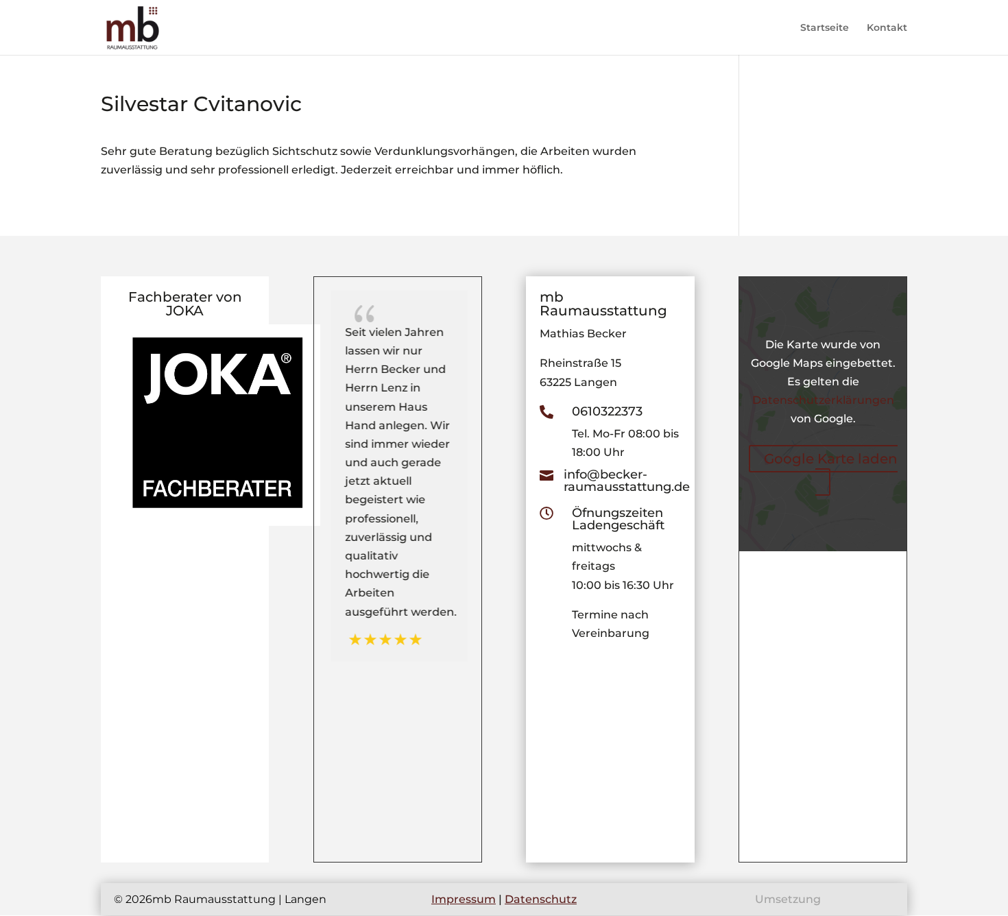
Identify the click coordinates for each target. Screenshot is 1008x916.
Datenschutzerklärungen (823, 400)
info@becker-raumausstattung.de (627, 480)
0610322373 (607, 411)
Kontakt (887, 28)
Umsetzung (788, 899)
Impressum (463, 899)
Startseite (824, 28)
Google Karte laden (831, 458)
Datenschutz (541, 899)
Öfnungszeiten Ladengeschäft (618, 519)
